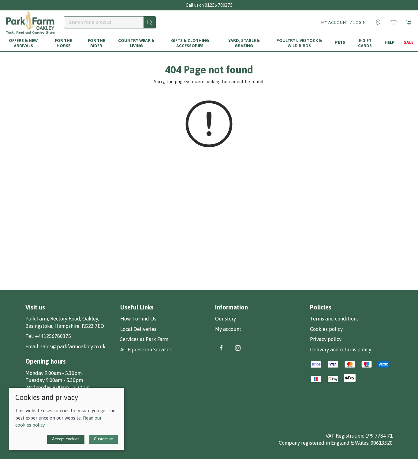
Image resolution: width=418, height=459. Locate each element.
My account (228, 329)
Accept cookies (66, 439)
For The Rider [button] (96, 43)
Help (390, 42)
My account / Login (343, 22)
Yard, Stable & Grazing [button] (244, 43)
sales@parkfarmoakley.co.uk (73, 346)
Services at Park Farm (144, 339)
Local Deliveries (138, 329)
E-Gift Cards (365, 43)
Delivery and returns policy (340, 349)
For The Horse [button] (63, 43)
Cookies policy (326, 329)
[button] (393, 22)
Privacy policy (325, 339)
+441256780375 (53, 336)
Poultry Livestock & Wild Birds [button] (299, 43)
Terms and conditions (334, 319)
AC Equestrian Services (146, 349)
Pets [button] (340, 42)
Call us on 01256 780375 (209, 5)
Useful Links (137, 307)
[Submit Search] (150, 22)
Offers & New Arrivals (23, 43)
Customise (103, 439)
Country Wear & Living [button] (136, 43)
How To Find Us (138, 319)
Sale (408, 42)
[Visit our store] (378, 22)
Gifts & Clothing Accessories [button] (190, 43)
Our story (225, 319)
